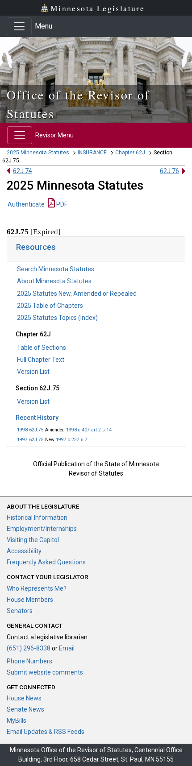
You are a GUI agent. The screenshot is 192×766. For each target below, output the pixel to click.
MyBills (16, 720)
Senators (20, 610)
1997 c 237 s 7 (72, 440)
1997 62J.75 (30, 440)
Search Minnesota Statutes (55, 269)
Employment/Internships (42, 528)
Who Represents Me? (37, 588)
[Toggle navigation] (19, 26)
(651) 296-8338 (28, 648)
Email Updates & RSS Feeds (45, 731)
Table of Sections (41, 347)
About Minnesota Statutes (54, 281)
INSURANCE (92, 152)
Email (67, 648)
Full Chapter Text (40, 359)
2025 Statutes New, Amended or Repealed (77, 293)
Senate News (25, 709)
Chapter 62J (130, 152)
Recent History (37, 417)
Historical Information (37, 517)
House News (24, 698)
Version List (33, 371)
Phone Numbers (29, 661)
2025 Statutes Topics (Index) (57, 317)
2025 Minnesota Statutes (38, 152)
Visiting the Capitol (33, 539)
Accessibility (24, 551)
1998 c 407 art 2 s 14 (89, 430)
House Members (30, 599)
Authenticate (26, 204)
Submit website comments (45, 672)
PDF (61, 204)
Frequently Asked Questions (46, 562)
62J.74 (22, 170)
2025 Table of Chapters (50, 305)
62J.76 (169, 170)
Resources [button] (36, 247)
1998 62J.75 (30, 430)
